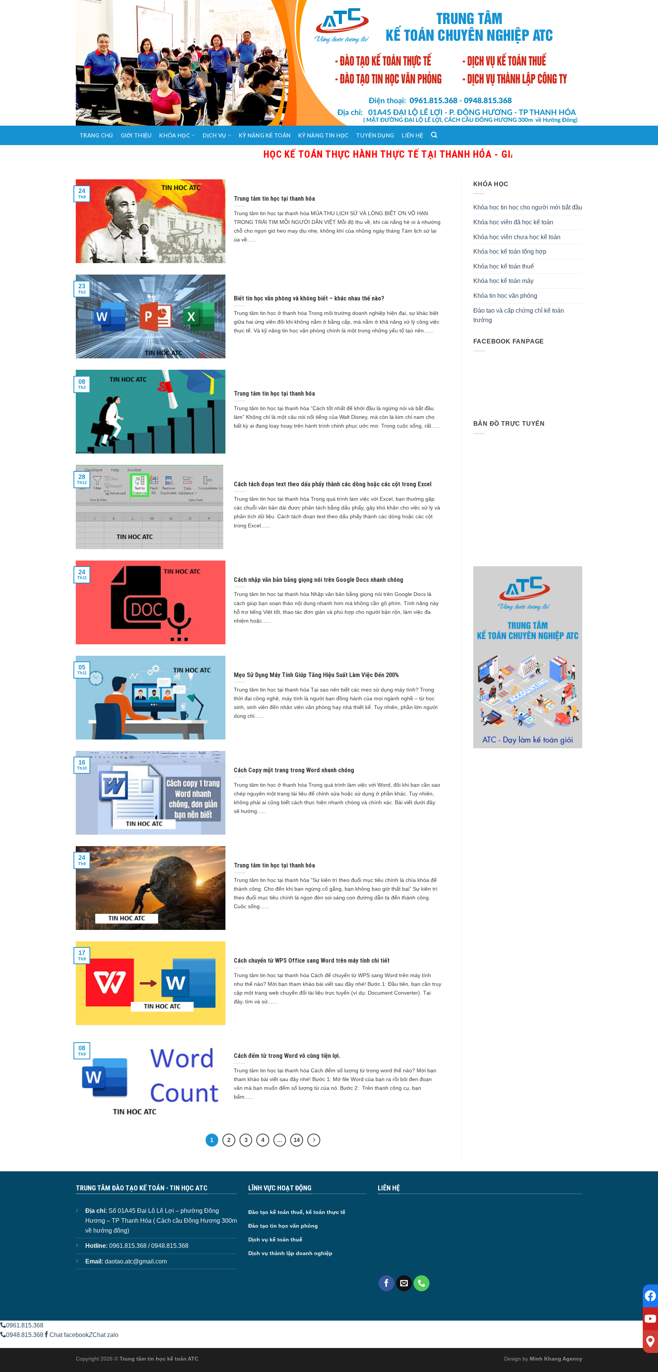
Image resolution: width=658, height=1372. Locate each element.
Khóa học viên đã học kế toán (513, 222)
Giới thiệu (136, 135)
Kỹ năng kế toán (265, 135)
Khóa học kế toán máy (503, 281)
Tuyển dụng (375, 135)
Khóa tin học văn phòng (505, 295)
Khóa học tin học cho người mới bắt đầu (527, 207)
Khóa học (174, 135)
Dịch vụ (214, 135)
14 (297, 1140)
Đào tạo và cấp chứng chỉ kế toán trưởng (518, 315)
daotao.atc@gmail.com (136, 1261)
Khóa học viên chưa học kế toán (517, 237)
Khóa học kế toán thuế (503, 266)
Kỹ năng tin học (323, 135)
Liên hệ (412, 135)
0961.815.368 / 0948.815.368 (148, 1246)
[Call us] (422, 1283)
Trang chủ (96, 135)
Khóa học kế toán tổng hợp (509, 251)
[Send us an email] (404, 1283)
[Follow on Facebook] (386, 1283)
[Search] (434, 135)
